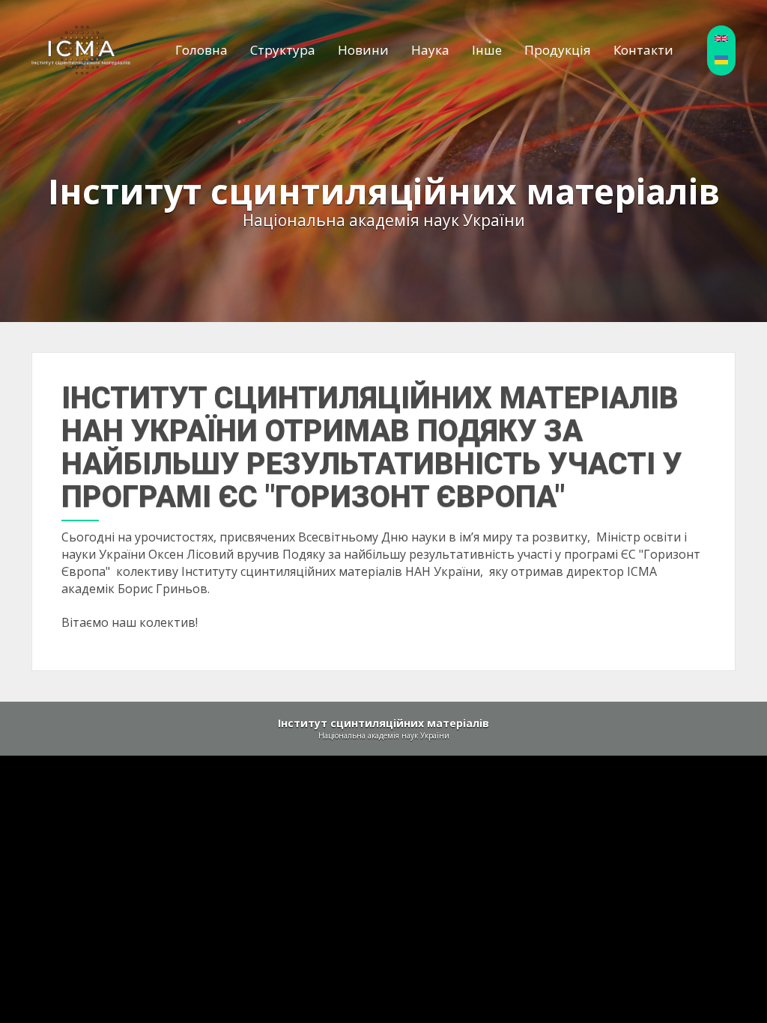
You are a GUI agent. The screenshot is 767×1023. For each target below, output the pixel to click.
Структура (282, 49)
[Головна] (80, 49)
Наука (430, 49)
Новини (363, 49)
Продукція (557, 49)
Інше (487, 49)
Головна (201, 49)
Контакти (643, 49)
